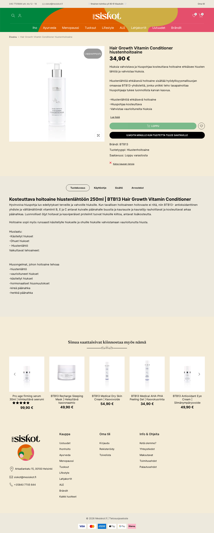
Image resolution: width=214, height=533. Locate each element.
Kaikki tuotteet (67, 496)
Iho (35, 27)
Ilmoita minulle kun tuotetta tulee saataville (157, 135)
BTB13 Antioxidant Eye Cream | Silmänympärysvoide (187, 399)
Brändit (176, 27)
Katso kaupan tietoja (123, 164)
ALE (122, 27)
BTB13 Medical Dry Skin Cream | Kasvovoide (107, 397)
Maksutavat (146, 455)
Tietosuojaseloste (118, 518)
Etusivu (13, 37)
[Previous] (15, 374)
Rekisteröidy (106, 449)
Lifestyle (108, 27)
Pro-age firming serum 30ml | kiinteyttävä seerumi (27, 397)
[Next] (199, 374)
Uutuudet (158, 27)
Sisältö (119, 187)
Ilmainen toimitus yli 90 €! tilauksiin (107, 4)
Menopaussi (70, 27)
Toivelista (105, 455)
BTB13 (124, 144)
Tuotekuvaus (77, 187)
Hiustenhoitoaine (138, 149)
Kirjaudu (104, 443)
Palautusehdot (148, 466)
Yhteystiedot (147, 449)
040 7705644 (15, 4)
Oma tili (201, 4)
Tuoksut (90, 27)
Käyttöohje (100, 187)
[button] (21, 402)
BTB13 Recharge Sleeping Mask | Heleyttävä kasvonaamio (67, 399)
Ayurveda (49, 27)
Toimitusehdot (148, 460)
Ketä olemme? (148, 443)
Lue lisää (115, 117)
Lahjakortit (138, 27)
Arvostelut (138, 187)
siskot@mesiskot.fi (54, 4)
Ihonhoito (65, 449)
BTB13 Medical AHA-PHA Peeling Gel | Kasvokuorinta (147, 397)
